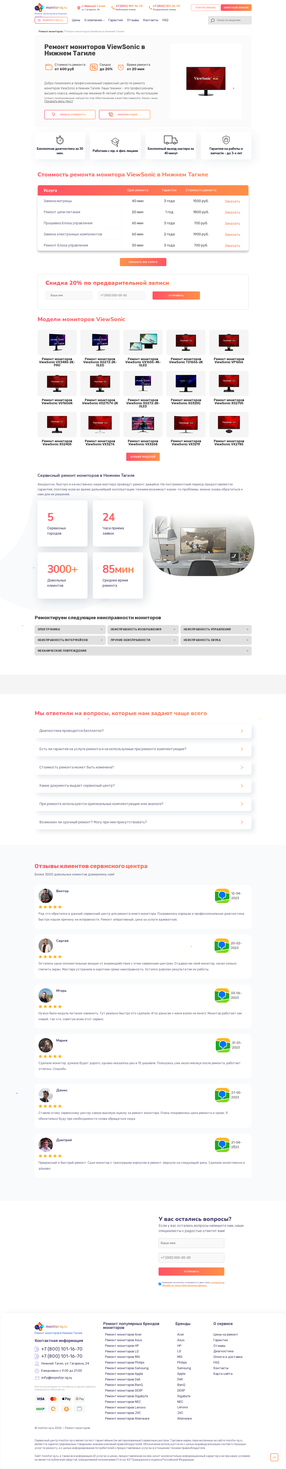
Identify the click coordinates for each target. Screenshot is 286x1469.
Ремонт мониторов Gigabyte (126, 1396)
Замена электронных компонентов (73, 234)
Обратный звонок (236, 7)
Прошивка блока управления (68, 223)
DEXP (181, 1390)
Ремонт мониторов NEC (123, 1402)
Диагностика (223, 1351)
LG (179, 1351)
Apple (181, 1374)
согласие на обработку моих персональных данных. (193, 1284)
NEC (180, 1402)
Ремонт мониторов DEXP (124, 1390)
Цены (76, 20)
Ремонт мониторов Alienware (127, 1418)
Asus (180, 1340)
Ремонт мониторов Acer (123, 1334)
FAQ (165, 20)
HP (179, 1346)
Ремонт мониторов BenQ (124, 1385)
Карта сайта (222, 1374)
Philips (182, 1362)
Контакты (150, 20)
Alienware (184, 1418)
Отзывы (133, 20)
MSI (179, 1357)
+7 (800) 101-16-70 (129, 6)
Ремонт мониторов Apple (124, 1374)
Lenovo (182, 1407)
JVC (180, 1413)
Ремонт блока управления (66, 245)
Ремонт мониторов (51, 31)
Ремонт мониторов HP (122, 1346)
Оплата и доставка (227, 1357)
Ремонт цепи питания (62, 212)
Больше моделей (143, 456)
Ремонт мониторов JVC (123, 1413)
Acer (180, 1334)
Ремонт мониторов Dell (122, 1379)
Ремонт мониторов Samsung (127, 1368)
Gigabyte (183, 1396)
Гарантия (115, 20)
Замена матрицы (58, 201)
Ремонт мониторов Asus (123, 1340)
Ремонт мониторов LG (122, 1351)
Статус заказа (206, 7)
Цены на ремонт (225, 1334)
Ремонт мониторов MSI (122, 1357)
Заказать (232, 201)
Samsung (184, 1368)
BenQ (181, 1385)
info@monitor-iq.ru (56, 1378)
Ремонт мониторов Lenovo (125, 1407)
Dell (180, 1379)
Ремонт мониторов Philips (124, 1362)
